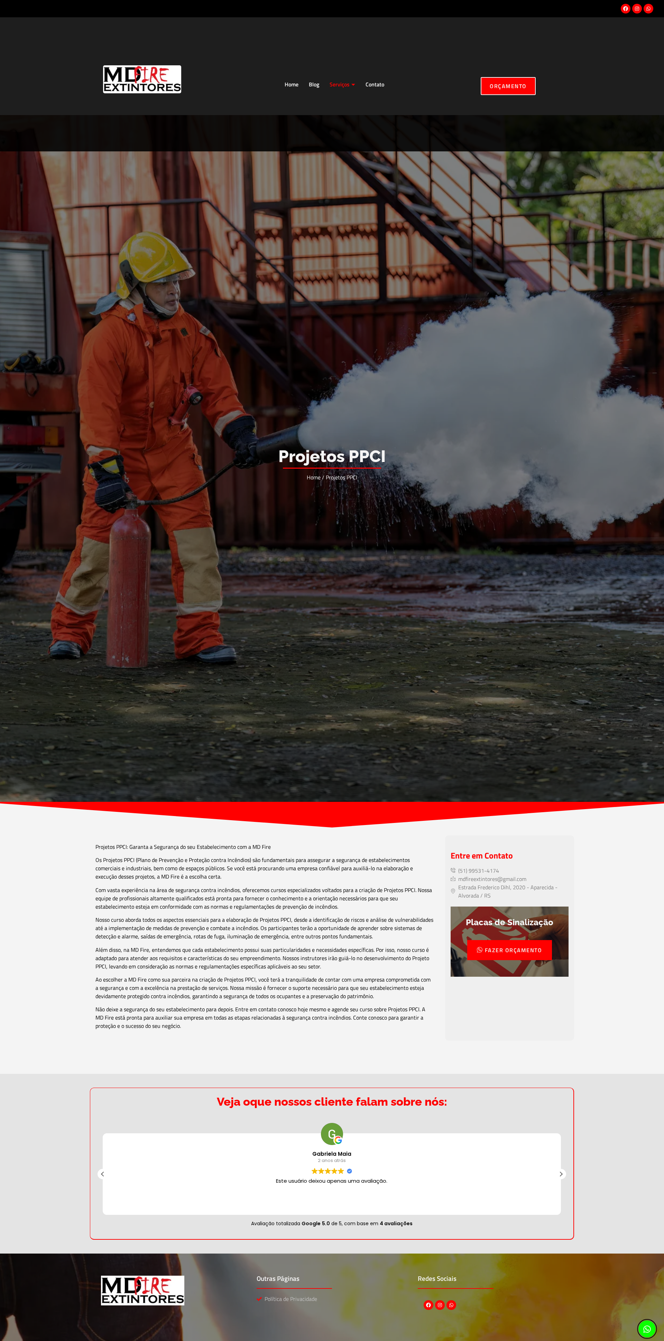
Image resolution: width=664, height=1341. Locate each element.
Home (291, 84)
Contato (375, 84)
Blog (314, 84)
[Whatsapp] (648, 8)
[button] (561, 1174)
